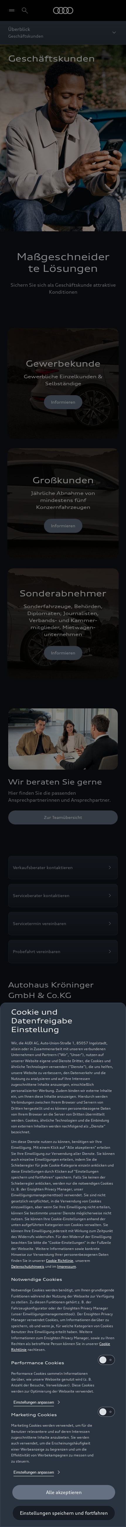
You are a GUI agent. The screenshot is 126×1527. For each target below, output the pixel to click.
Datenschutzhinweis (27, 1266)
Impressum (66, 1266)
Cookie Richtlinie (59, 1260)
